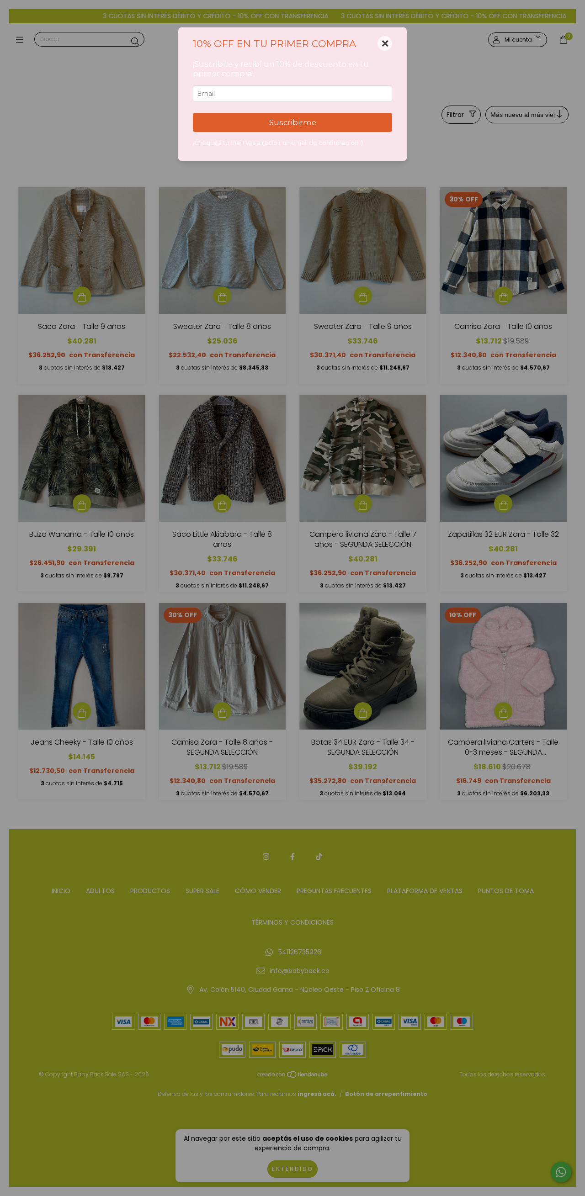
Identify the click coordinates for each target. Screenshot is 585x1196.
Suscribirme (292, 122)
